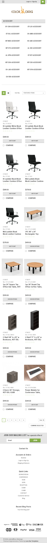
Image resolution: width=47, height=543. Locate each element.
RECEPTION (23, 485)
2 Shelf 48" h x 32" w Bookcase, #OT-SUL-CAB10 (11, 339)
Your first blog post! (24, 510)
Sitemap (19, 539)
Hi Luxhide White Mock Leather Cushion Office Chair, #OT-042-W (12, 128)
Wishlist (23, 458)
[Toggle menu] (3, 3)
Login (28, 1)
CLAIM (24, 490)
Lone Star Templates (31, 541)
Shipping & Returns (23, 463)
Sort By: (17, 93)
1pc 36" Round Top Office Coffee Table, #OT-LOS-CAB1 (33, 286)
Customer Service (23, 496)
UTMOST (5, 121)
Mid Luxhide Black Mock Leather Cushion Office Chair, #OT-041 (34, 181)
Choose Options (34, 246)
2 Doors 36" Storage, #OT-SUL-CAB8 (11, 391)
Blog (23, 498)
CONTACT (23, 493)
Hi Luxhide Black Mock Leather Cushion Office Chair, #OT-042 (12, 181)
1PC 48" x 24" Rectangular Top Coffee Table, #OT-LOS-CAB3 (33, 235)
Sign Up (34, 1)
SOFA (23, 482)
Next (41, 420)
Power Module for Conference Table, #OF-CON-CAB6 (32, 392)
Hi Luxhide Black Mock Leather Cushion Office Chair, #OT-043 (34, 128)
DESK (23, 480)
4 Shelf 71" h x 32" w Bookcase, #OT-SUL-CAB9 (33, 339)
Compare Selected (37, 425)
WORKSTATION (23, 474)
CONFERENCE (23, 477)
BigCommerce (14, 541)
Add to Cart (12, 140)
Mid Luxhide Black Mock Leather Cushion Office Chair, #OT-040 (12, 234)
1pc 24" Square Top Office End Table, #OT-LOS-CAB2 (12, 286)
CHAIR (24, 488)
